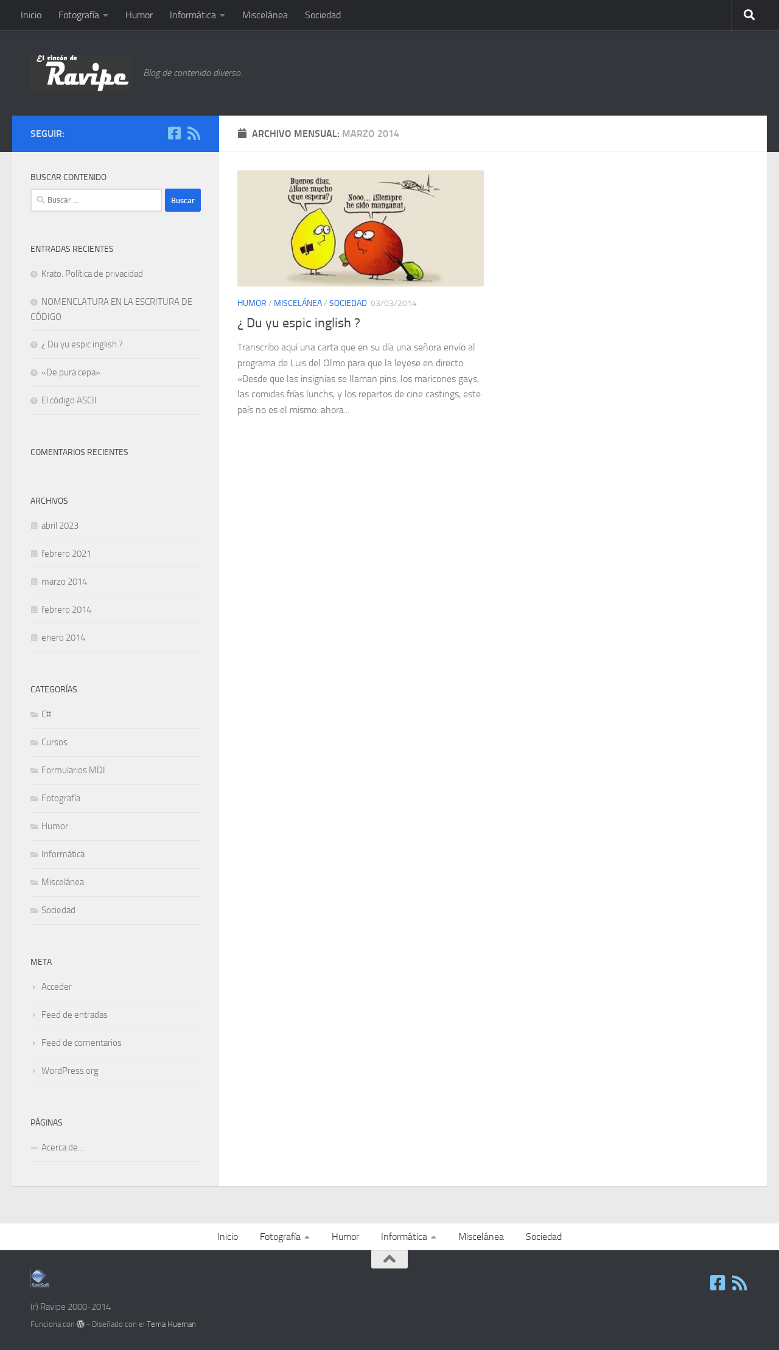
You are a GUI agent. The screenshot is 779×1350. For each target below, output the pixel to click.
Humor (139, 15)
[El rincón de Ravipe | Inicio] (80, 73)
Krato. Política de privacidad (92, 273)
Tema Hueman (171, 1324)
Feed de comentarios (81, 1042)
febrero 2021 (66, 553)
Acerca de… (63, 1147)
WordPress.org (70, 1070)
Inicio (31, 15)
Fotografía (78, 15)
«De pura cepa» (70, 372)
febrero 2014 (66, 609)
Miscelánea (265, 15)
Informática (193, 15)
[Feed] (193, 133)
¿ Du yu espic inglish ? (298, 323)
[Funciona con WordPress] (81, 1324)
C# (46, 714)
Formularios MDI (73, 770)
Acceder (56, 986)
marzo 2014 (64, 581)
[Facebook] (174, 133)
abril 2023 (60, 525)
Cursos (54, 742)
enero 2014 (63, 637)
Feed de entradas (74, 1014)
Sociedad (323, 15)
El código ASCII (69, 400)
